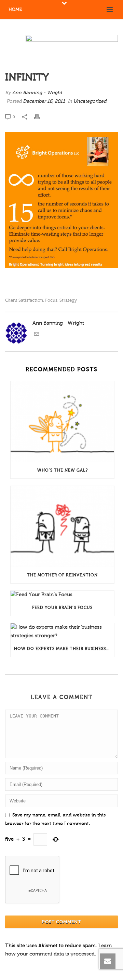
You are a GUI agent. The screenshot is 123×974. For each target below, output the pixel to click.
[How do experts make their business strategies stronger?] (62, 631)
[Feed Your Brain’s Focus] (62, 595)
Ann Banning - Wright (37, 93)
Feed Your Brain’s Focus (62, 607)
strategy (68, 300)
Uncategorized (89, 101)
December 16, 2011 (44, 101)
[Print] (40, 117)
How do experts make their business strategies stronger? (64, 648)
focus (51, 300)
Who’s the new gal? (62, 470)
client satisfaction (24, 300)
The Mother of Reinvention (62, 575)
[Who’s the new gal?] (62, 421)
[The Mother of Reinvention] (62, 526)
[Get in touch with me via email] (36, 335)
